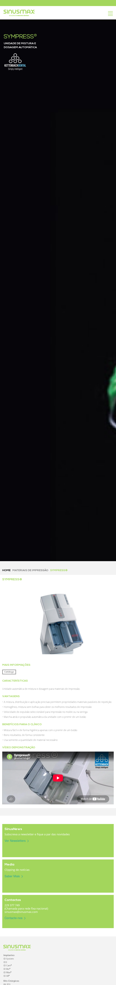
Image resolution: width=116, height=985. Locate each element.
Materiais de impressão (30, 570)
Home (6, 570)
